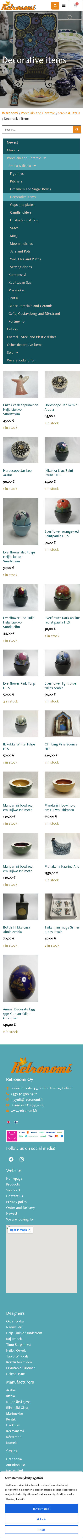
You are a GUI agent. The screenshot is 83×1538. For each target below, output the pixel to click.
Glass (11, 150)
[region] (41, 1504)
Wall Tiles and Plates (25, 259)
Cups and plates (22, 204)
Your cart (13, 1190)
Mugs (14, 235)
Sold (10, 352)
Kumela (11, 1443)
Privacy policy (16, 1202)
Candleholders (21, 212)
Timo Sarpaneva (18, 1345)
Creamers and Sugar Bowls (30, 189)
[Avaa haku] (55, 6)
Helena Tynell (16, 1374)
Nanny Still (14, 1327)
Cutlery (12, 329)
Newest (12, 142)
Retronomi (10, 112)
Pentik (13, 297)
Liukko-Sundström (24, 220)
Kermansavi (17, 274)
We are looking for (21, 360)
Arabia (11, 1390)
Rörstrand (13, 1437)
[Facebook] (11, 1159)
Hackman (13, 1425)
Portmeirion (17, 321)
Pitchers (16, 181)
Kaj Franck (14, 1339)
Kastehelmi (14, 1471)
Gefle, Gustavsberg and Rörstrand (34, 313)
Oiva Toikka (15, 1321)
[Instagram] (21, 1159)
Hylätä (41, 1529)
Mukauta (42, 1519)
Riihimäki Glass (17, 1408)
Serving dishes (21, 266)
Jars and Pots (20, 251)
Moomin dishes (21, 243)
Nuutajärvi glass (18, 1402)
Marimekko (16, 290)
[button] (64, 5)
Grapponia (14, 1459)
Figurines (17, 173)
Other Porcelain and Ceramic (30, 305)
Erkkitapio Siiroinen (21, 1368)
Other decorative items (24, 344)
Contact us (14, 1196)
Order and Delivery (20, 1208)
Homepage (14, 1178)
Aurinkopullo (15, 1465)
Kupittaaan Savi (20, 282)
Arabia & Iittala (69, 112)
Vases (14, 227)
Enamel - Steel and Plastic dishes (31, 336)
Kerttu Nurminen (19, 1362)
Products (13, 1184)
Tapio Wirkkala (17, 1356)
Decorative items (23, 196)
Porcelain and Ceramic (38, 112)
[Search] (77, 129)
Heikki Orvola (16, 1350)
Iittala (10, 1396)
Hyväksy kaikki (41, 1508)
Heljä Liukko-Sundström (24, 1333)
